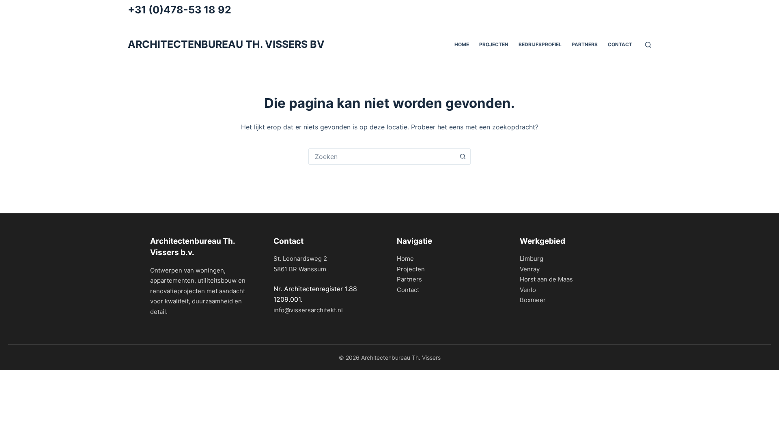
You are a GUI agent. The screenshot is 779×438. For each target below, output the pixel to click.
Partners (409, 279)
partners (585, 44)
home (461, 44)
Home (405, 258)
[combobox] (382, 156)
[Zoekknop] (462, 156)
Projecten (493, 44)
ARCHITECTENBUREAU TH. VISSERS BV (226, 44)
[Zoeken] (648, 45)
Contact (620, 44)
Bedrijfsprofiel (540, 44)
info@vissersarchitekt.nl (308, 310)
